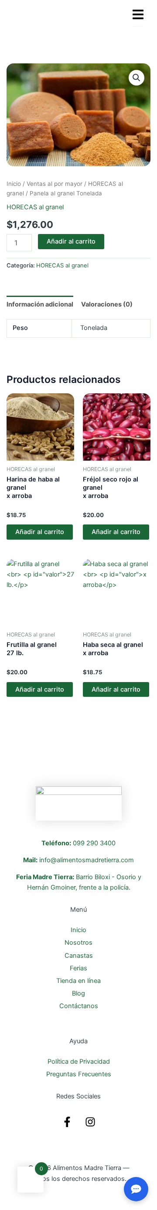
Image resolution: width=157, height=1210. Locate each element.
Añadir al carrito (71, 241)
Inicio (14, 183)
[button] (136, 78)
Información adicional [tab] (40, 304)
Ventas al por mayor (54, 183)
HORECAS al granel (35, 207)
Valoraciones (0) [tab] (107, 304)
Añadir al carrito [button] (39, 532)
